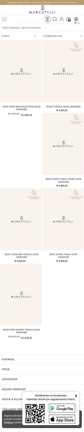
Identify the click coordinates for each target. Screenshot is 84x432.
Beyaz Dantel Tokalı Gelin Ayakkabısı (63, 255)
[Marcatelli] (42, 10)
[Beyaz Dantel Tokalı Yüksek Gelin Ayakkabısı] (63, 144)
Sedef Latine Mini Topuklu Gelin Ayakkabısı (21, 255)
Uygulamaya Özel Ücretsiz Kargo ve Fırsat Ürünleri (42, 2)
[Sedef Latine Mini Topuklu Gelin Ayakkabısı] (21, 219)
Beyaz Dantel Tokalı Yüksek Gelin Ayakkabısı (63, 180)
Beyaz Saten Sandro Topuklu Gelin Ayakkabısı (21, 331)
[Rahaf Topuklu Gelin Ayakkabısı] (63, 72)
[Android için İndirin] (62, 408)
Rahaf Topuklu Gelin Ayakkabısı (63, 106)
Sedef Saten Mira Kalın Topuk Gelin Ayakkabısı (21, 108)
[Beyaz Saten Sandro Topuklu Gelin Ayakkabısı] (21, 295)
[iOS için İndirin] (62, 419)
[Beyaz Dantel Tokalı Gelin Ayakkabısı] (63, 219)
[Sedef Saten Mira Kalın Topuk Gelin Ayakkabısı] (21, 72)
